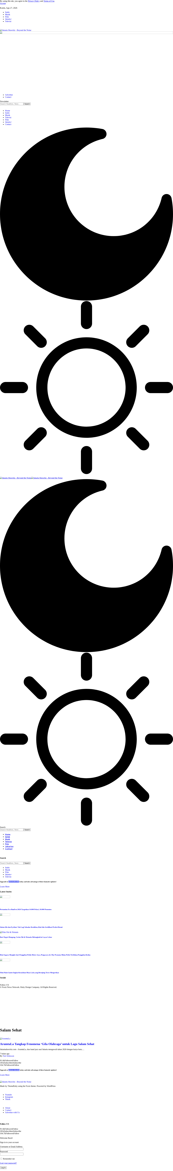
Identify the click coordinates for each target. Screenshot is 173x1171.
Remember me (9, 1159)
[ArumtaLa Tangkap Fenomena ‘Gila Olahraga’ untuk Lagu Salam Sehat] (5, 1039)
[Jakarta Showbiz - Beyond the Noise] (31, 478)
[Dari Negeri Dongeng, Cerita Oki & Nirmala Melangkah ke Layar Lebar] (9, 932)
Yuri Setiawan (8, 1056)
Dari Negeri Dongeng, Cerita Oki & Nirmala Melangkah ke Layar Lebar (26, 937)
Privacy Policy (34, 1)
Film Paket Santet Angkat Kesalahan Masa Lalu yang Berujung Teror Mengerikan (29, 973)
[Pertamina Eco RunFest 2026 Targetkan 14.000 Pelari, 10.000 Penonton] (5, 897)
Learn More (4, 887)
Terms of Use (49, 1)
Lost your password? (8, 1163)
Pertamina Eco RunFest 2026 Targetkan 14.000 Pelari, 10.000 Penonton (25, 909)
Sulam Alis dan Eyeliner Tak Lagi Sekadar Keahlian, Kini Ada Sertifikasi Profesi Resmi (31, 927)
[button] (3, 3)
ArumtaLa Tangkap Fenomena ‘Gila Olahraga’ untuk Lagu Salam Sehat (47, 1044)
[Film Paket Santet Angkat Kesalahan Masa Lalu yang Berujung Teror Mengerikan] (5, 960)
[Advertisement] (86, 1007)
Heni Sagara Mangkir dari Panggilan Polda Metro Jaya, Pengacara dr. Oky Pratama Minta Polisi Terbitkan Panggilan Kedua (45, 955)
